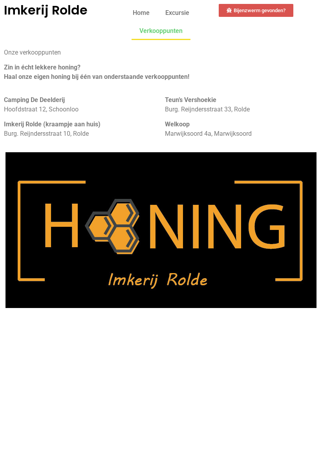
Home (141, 12)
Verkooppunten (161, 31)
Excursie (177, 12)
